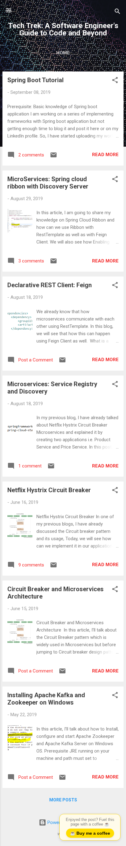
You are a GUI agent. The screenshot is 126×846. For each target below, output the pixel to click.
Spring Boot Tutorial (35, 80)
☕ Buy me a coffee (90, 833)
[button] (115, 81)
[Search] (117, 12)
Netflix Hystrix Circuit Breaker (49, 490)
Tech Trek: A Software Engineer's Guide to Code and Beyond (63, 29)
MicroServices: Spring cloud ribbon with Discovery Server (47, 182)
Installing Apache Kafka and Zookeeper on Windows (46, 698)
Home (63, 53)
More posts (63, 799)
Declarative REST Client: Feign (49, 285)
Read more (105, 154)
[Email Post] (53, 157)
